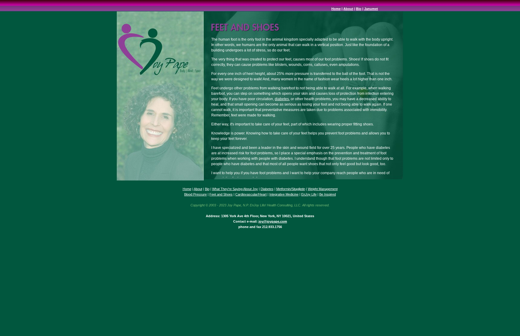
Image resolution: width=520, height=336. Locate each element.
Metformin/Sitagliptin (290, 189)
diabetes (282, 99)
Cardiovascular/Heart (251, 194)
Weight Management (323, 189)
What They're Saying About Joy (235, 189)
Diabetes (267, 189)
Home (336, 9)
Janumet (371, 9)
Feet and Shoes (221, 194)
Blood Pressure (195, 194)
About (348, 9)
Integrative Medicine (284, 194)
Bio (358, 9)
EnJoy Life (309, 194)
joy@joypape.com (272, 221)
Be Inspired (327, 194)
